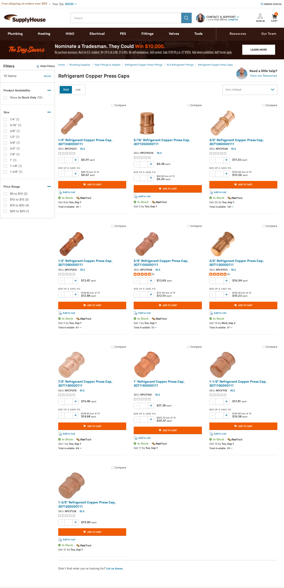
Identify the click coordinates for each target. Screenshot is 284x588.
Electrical (97, 34)
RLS (82, 149)
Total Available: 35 (219, 448)
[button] (238, 17)
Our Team (268, 34)
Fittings (147, 34)
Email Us (233, 19)
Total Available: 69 (68, 448)
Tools (198, 34)
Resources (238, 34)
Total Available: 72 (144, 327)
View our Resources (263, 75)
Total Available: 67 (68, 327)
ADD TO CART (94, 184)
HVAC (70, 34)
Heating (44, 34)
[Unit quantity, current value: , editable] (68, 160)
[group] (92, 153)
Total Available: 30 (68, 206)
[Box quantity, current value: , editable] (68, 174)
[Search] (186, 18)
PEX (123, 34)
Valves (174, 34)
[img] (67, 153)
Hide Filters (47, 66)
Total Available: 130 (220, 206)
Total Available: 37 (219, 327)
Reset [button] (47, 76)
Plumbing (15, 34)
